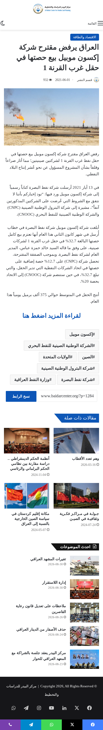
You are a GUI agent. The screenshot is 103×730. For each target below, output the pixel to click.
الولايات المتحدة (56, 357)
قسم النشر (84, 80)
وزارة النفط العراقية (31, 379)
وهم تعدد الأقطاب (85, 459)
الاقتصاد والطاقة (84, 37)
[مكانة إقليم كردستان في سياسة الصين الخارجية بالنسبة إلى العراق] (26, 496)
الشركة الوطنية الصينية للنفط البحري (60, 345)
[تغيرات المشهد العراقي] (84, 566)
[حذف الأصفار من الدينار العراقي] (84, 636)
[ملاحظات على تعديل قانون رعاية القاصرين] (84, 612)
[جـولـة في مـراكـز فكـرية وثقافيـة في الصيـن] (76, 496)
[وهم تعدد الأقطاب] (76, 440)
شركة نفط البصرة (77, 379)
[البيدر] (51, 9)
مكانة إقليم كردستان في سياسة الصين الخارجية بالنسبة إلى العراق (30, 519)
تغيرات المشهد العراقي (48, 559)
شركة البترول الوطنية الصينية (67, 368)
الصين (87, 357)
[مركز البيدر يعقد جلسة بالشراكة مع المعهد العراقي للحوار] (84, 659)
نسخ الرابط (21, 396)
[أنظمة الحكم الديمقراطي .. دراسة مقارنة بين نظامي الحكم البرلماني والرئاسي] (26, 440)
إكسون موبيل (81, 334)
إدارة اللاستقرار (54, 582)
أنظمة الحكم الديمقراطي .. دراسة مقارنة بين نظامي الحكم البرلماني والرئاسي (28, 464)
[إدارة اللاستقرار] (84, 589)
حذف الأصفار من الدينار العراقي (41, 629)
